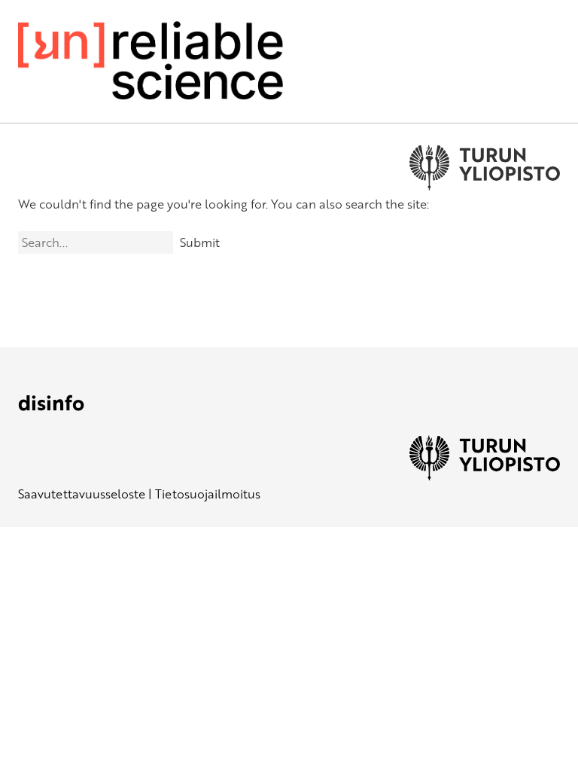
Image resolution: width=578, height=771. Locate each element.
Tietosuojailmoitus (207, 494)
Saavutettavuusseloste (81, 494)
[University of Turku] (484, 476)
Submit (200, 242)
